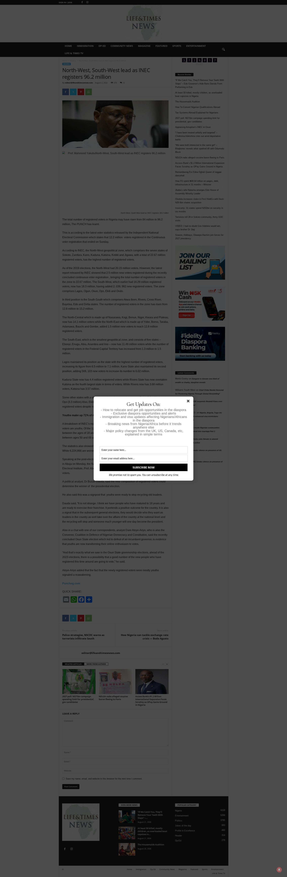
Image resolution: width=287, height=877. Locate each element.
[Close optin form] (189, 402)
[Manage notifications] (279, 869)
